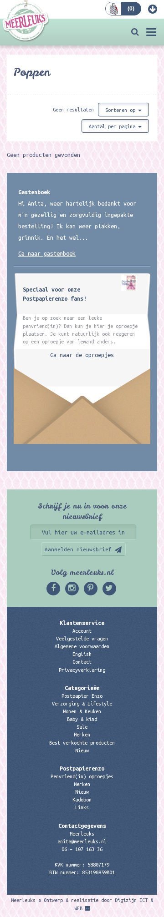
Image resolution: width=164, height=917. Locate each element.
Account (82, 631)
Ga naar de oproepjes (82, 355)
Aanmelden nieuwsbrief (78, 549)
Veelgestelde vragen (82, 638)
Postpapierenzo (82, 768)
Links (82, 807)
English (82, 654)
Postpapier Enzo (82, 696)
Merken (82, 734)
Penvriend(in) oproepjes (82, 776)
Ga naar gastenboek (47, 253)
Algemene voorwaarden (82, 646)
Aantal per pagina (113, 126)
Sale (82, 727)
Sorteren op (121, 110)
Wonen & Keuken (82, 711)
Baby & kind (82, 719)
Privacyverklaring (82, 670)
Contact (82, 662)
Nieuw (82, 750)
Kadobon (82, 799)
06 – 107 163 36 (82, 849)
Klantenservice (82, 623)
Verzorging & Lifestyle (82, 703)
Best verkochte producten (82, 743)
